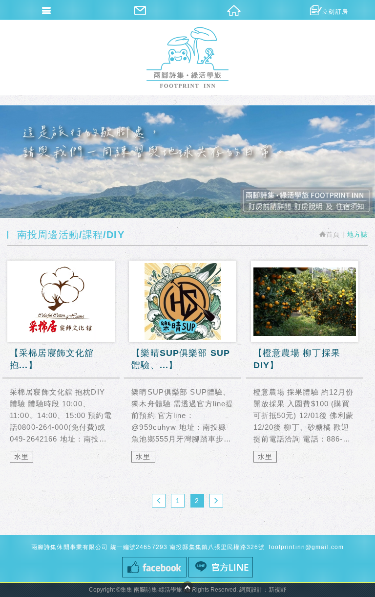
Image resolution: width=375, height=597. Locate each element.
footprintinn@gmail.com (305, 547)
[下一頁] (216, 501)
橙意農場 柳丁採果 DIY (304, 367)
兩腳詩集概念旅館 (187, 57)
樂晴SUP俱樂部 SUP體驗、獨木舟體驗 (182, 367)
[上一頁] (159, 501)
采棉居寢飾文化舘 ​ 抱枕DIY (61, 367)
